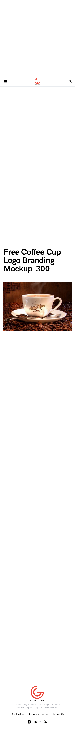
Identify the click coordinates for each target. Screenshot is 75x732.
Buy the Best (18, 714)
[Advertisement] (37, 37)
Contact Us (58, 714)
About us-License (38, 714)
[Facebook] (29, 722)
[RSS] (45, 722)
